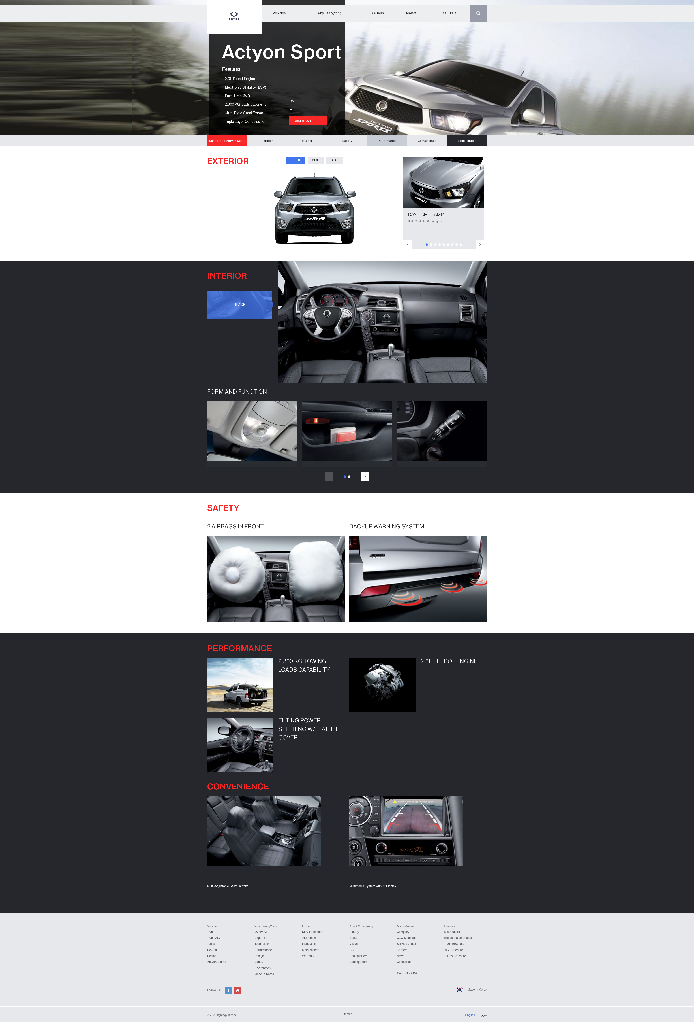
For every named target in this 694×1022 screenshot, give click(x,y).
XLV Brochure (453, 950)
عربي (483, 1015)
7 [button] (452, 244)
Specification (466, 141)
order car (308, 120)
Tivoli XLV (213, 938)
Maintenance (310, 950)
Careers (402, 950)
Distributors (452, 932)
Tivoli (210, 932)
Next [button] (480, 244)
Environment (262, 968)
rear (335, 160)
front (295, 160)
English (470, 1015)
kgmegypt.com (226, 1015)
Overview (260, 932)
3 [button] (435, 244)
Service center (312, 932)
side (315, 160)
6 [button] (448, 244)
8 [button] (456, 244)
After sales (309, 938)
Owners (378, 13)
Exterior (267, 141)
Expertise (260, 938)
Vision (353, 943)
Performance (387, 141)
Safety (347, 141)
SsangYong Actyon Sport (227, 141)
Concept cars (358, 962)
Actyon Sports (216, 962)
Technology (262, 943)
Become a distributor (458, 938)
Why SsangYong (329, 13)
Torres (211, 943)
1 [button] (427, 244)
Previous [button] (407, 244)
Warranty (308, 956)
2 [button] (431, 244)
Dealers (410, 13)
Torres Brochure (455, 956)
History (354, 932)
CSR (352, 950)
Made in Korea (264, 974)
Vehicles (279, 13)
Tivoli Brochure (454, 943)
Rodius (212, 956)
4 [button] (439, 244)
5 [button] (444, 244)
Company (403, 932)
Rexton (212, 950)
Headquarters (358, 956)
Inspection (309, 943)
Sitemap (347, 1014)
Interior (307, 141)
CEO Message (406, 938)
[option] (443, 203)
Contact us (404, 962)
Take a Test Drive (408, 973)
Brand (353, 938)
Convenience (427, 141)
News (400, 956)
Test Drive (448, 13)
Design (259, 956)
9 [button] (461, 244)
